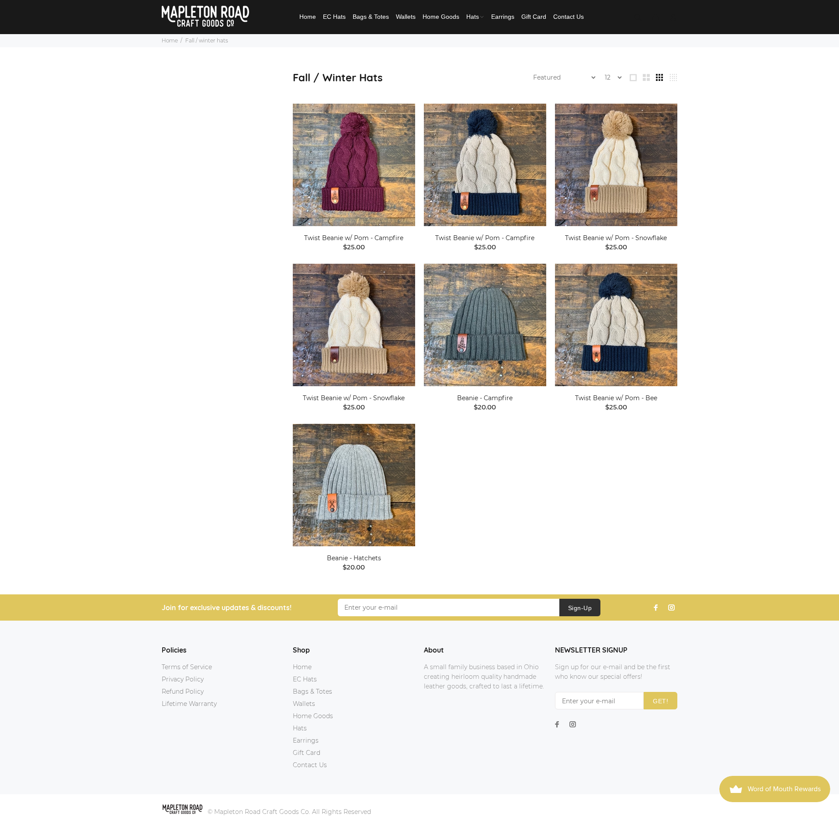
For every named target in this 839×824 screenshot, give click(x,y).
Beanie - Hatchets (354, 558)
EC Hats (305, 679)
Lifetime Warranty (189, 704)
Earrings (306, 740)
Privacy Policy (183, 679)
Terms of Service (187, 667)
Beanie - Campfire (485, 398)
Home (170, 40)
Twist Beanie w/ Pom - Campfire (353, 238)
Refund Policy (183, 691)
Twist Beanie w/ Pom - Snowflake (616, 238)
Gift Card (306, 753)
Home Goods (313, 716)
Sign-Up (580, 607)
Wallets (304, 704)
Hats (300, 728)
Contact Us (310, 765)
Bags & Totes (312, 691)
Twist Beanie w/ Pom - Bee (616, 398)
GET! (660, 701)
